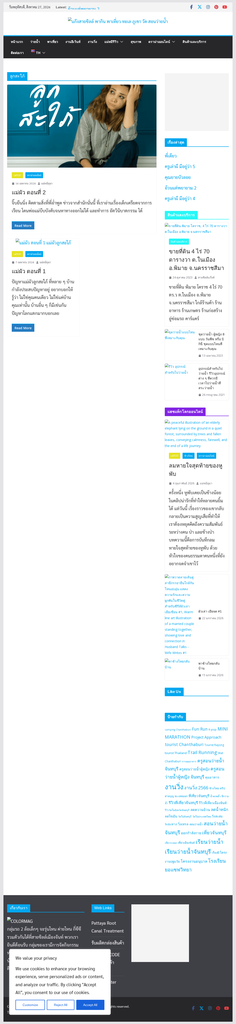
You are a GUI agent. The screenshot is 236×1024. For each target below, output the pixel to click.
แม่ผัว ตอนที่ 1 (29, 271)
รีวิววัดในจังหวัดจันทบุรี (177, 810)
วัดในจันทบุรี (185, 816)
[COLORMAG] (20, 921)
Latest (17, 175)
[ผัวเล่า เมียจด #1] (180, 615)
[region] (60, 982)
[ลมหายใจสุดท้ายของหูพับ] (197, 434)
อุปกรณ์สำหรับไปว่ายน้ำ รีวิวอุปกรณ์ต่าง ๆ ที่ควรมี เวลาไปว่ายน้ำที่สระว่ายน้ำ (211, 378)
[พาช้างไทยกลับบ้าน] (180, 669)
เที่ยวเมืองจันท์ (186, 843)
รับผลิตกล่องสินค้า (107, 942)
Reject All (60, 1005)
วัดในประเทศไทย (201, 816)
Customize (30, 1005)
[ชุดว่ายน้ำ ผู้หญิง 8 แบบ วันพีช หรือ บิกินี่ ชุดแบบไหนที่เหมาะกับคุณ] (180, 345)
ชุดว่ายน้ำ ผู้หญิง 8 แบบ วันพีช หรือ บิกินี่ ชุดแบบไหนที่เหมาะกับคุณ (211, 341)
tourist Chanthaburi (184, 744)
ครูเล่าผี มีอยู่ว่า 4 (180, 198)
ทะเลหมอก (181, 796)
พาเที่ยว (52, 42)
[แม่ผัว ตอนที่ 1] (43, 242)
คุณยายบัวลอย (178, 177)
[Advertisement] (197, 102)
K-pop (213, 729)
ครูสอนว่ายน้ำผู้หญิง (194, 769)
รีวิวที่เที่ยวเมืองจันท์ (213, 803)
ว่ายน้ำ (35, 42)
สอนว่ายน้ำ (196, 824)
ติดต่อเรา (17, 53)
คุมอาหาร (212, 777)
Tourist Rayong (214, 745)
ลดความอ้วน (200, 809)
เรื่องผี (215, 853)
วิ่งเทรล (183, 824)
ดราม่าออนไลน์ (159, 42)
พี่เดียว (171, 155)
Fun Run (200, 729)
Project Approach (206, 737)
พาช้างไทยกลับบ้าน (209, 666)
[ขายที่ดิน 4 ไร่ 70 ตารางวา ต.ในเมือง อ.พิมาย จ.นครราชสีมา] (197, 228)
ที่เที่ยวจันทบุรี (199, 795)
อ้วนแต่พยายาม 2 (83, 9)
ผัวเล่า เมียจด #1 (210, 611)
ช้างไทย (188, 455)
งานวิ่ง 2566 (196, 787)
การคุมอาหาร (189, 761)
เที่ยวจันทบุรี (214, 832)
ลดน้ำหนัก (219, 809)
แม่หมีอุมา (47, 183)
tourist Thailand (176, 753)
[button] (120, 41)
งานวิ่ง (92, 42)
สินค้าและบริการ (194, 42)
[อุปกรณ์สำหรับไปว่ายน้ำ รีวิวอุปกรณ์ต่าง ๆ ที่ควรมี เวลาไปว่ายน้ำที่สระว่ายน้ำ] (180, 382)
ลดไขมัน (171, 816)
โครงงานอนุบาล (194, 861)
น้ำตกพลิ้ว (215, 796)
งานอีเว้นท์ (72, 42)
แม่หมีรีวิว (111, 42)
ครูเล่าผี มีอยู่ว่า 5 (180, 166)
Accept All (90, 1005)
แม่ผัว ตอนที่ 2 (29, 192)
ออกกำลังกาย (191, 833)
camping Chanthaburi (178, 729)
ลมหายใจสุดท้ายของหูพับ (195, 469)
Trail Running (202, 752)
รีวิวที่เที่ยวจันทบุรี (183, 802)
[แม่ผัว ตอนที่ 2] (81, 126)
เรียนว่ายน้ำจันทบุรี (188, 851)
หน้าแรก (17, 42)
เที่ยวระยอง (171, 842)
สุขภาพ (136, 42)
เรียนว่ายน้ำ (209, 841)
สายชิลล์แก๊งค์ (206, 277)
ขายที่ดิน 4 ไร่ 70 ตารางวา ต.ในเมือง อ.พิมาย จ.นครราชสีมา (196, 259)
